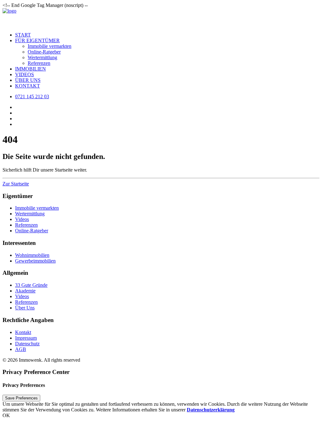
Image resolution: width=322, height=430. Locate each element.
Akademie (25, 290)
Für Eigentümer (37, 40)
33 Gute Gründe (31, 285)
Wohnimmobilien (32, 255)
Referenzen (39, 63)
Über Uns (28, 80)
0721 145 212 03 (32, 96)
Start (23, 34)
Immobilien (30, 68)
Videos (24, 74)
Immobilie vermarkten (49, 46)
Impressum (26, 338)
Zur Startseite (16, 183)
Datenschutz (27, 343)
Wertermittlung (42, 57)
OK (6, 415)
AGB (20, 349)
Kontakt (27, 85)
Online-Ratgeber (44, 51)
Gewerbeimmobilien (35, 260)
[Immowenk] (161, 17)
